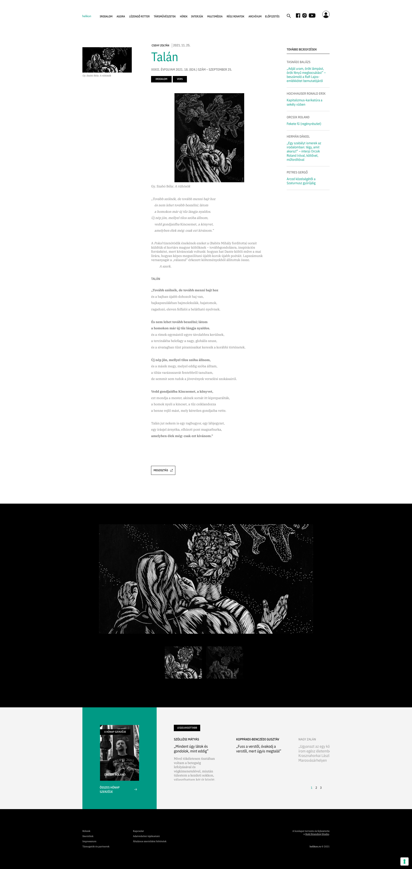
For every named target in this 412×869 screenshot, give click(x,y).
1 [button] (311, 788)
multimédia (215, 16)
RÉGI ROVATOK (235, 16)
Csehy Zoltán (160, 45)
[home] (86, 16)
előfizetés (272, 16)
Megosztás (160, 470)
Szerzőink (87, 836)
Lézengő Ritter (139, 16)
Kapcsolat (138, 831)
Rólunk (86, 831)
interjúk (197, 16)
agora (121, 16)
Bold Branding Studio (317, 834)
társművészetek (165, 16)
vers (180, 79)
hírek (184, 16)
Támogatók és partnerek (95, 846)
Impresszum (89, 841)
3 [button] (321, 788)
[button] (106, 16)
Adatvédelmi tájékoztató (146, 836)
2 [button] (316, 788)
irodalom (106, 16)
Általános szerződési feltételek (149, 841)
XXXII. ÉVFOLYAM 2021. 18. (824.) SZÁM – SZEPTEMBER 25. (191, 70)
